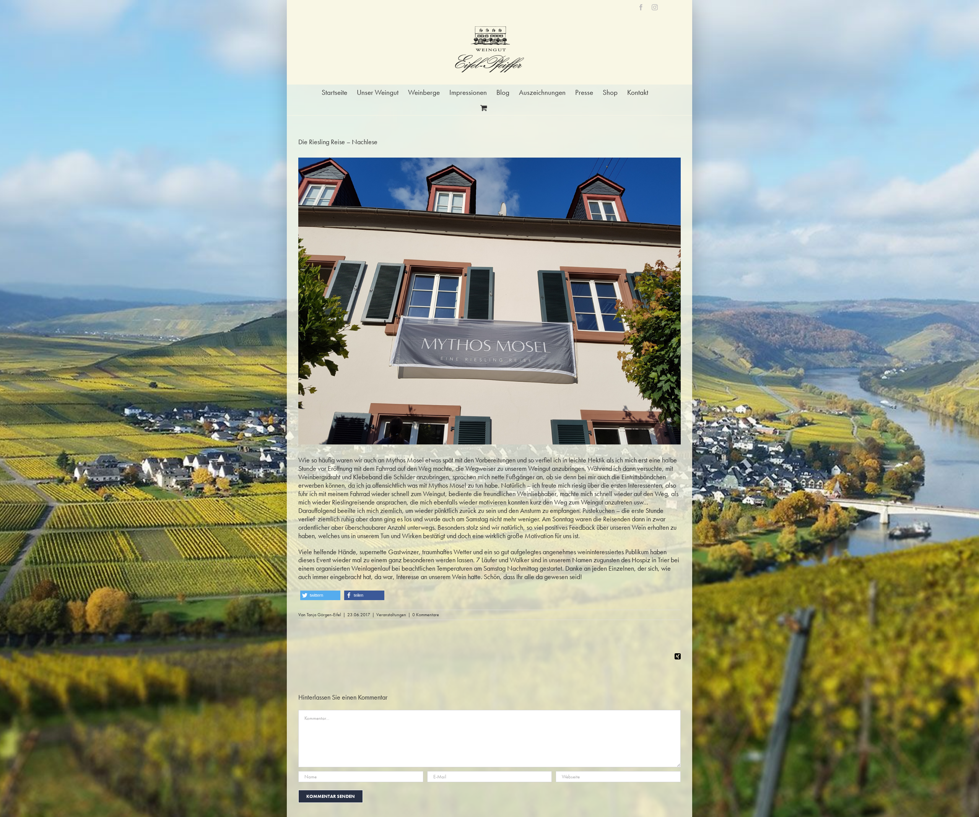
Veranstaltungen (391, 615)
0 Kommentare (425, 615)
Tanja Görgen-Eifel (324, 615)
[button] (320, 595)
